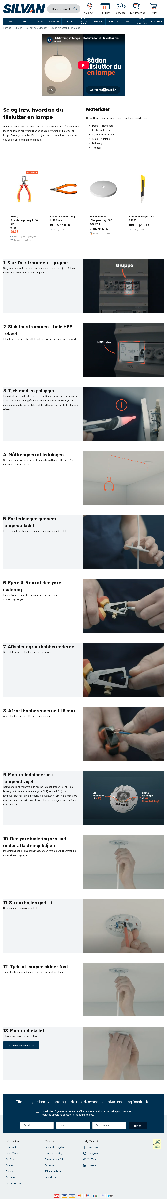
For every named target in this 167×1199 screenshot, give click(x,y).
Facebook (92, 1147)
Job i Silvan (12, 1153)
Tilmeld (138, 1125)
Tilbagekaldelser (53, 1171)
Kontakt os (50, 1177)
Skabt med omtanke (142, 21)
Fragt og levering (53, 1153)
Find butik (11, 1147)
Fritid (39, 21)
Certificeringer (14, 1183)
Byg (10, 21)
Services (10, 1177)
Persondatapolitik (54, 1159)
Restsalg (156, 21)
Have (25, 21)
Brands (10, 1171)
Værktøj (113, 21)
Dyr (127, 21)
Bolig (69, 21)
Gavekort (49, 1165)
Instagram (93, 1153)
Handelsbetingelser (55, 1147)
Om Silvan (11, 1159)
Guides (9, 1165)
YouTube (92, 1159)
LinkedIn (92, 1165)
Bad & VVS (54, 21)
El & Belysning (83, 21)
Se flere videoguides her (21, 1045)
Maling (98, 21)
